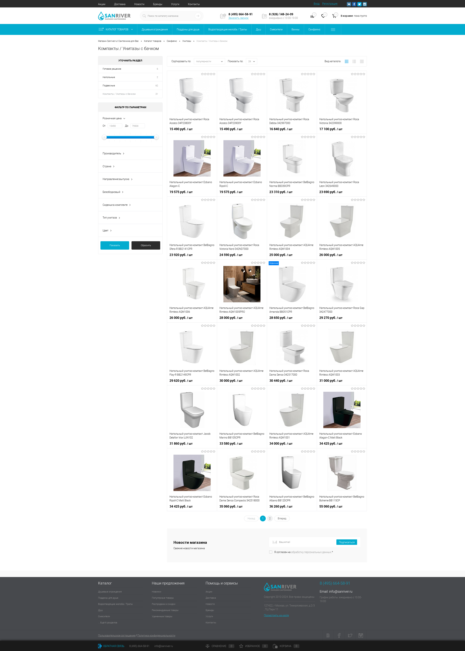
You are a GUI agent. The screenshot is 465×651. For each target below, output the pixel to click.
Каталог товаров (117, 29)
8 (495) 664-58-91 (139, 646)
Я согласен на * (303, 552)
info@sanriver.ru (340, 591)
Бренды (157, 4)
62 (156, 85)
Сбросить (146, 245)
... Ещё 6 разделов (107, 622)
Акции (101, 4)
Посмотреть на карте (276, 615)
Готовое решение (112, 68)
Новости (139, 4)
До (126, 125)
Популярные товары (163, 597)
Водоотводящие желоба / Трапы (115, 604)
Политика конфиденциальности (156, 635)
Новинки (156, 591)
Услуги (175, 4)
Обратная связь (113, 646)
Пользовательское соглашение (116, 635)
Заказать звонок (238, 18)
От (104, 125)
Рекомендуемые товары (165, 610)
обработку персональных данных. (311, 552)
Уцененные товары (162, 616)
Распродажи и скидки (163, 604)
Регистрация (329, 3)
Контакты (194, 4)
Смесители (104, 616)
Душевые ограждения (110, 591)
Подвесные (109, 85)
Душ (100, 610)
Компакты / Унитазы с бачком (119, 94)
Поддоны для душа (108, 597)
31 (156, 94)
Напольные (109, 77)
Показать (115, 245)
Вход (317, 3)
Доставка (120, 4)
